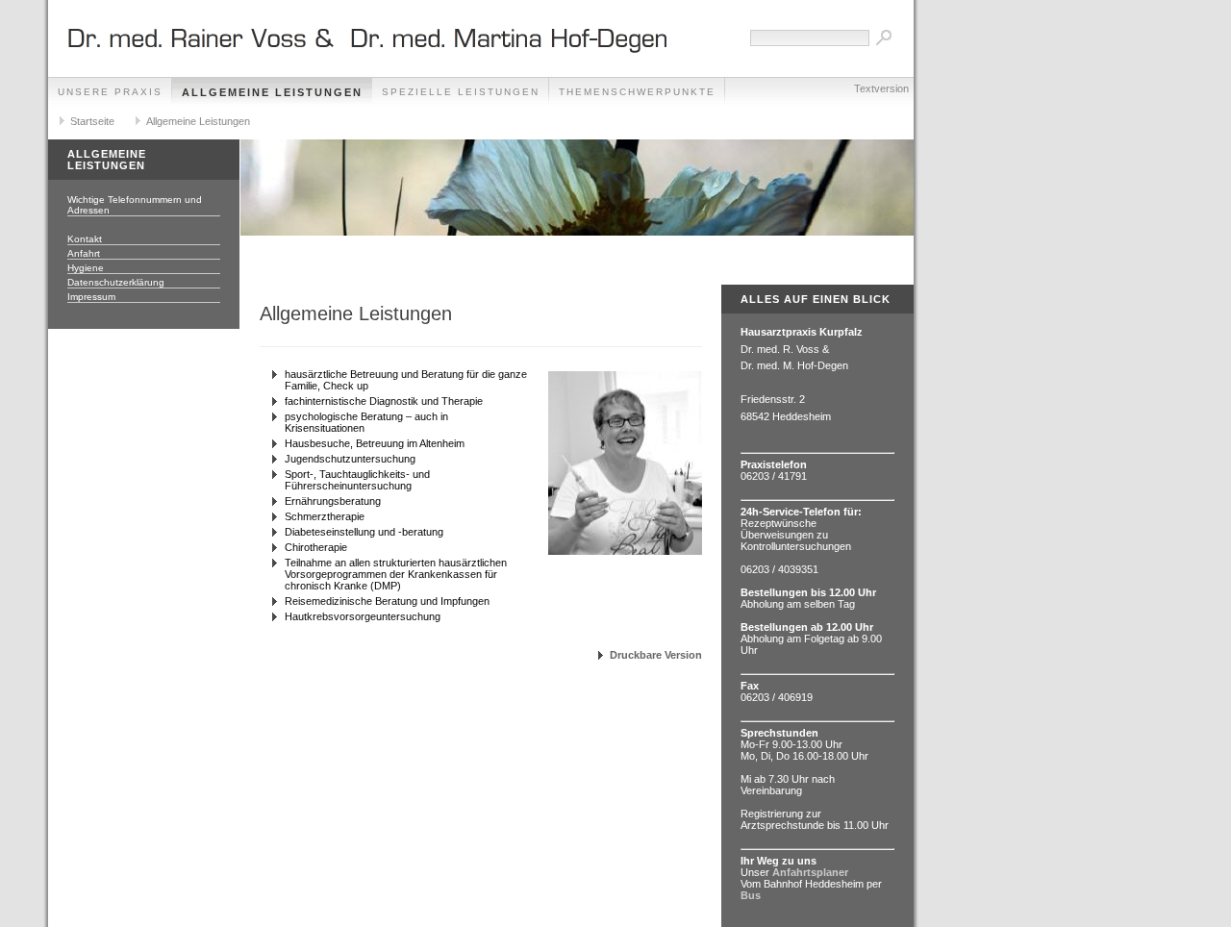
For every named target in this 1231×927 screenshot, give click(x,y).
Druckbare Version (656, 655)
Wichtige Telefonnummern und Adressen (134, 204)
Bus (751, 895)
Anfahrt (83, 253)
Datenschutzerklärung (115, 282)
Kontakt (84, 239)
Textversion (881, 88)
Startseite (92, 121)
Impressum (91, 296)
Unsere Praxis (110, 92)
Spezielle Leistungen (461, 92)
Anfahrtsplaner (810, 872)
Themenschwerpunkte (637, 92)
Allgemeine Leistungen (272, 92)
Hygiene (85, 268)
